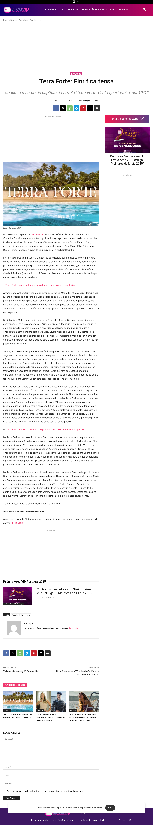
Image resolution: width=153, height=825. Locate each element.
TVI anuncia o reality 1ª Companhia (20, 671)
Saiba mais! (73, 628)
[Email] (90, 108)
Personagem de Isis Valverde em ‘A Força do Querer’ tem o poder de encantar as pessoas (83, 717)
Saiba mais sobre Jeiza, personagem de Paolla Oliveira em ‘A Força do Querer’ (50, 717)
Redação (86, 100)
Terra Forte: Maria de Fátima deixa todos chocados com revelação (40, 285)
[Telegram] (76, 108)
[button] (144, 9)
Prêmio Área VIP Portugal (13, 604)
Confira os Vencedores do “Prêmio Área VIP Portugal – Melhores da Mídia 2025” (65, 591)
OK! (110, 807)
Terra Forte (37, 234)
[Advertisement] (76, 46)
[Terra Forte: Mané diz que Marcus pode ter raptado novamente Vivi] (18, 701)
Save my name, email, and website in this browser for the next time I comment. (45, 791)
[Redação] (14, 628)
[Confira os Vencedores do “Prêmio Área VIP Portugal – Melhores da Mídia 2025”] (17, 596)
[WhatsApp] (70, 108)
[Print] (97, 108)
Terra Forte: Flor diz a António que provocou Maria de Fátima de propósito (44, 429)
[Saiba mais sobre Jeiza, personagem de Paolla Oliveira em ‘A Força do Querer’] (51, 701)
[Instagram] (124, 820)
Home (6, 20)
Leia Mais (97, 807)
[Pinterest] (83, 108)
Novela (15, 615)
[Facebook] (56, 108)
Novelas (13, 20)
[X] (63, 108)
